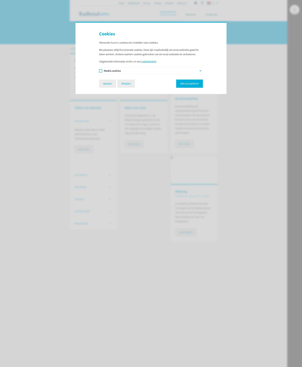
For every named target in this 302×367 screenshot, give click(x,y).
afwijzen (126, 84)
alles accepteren (189, 84)
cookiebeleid (148, 62)
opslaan (107, 84)
